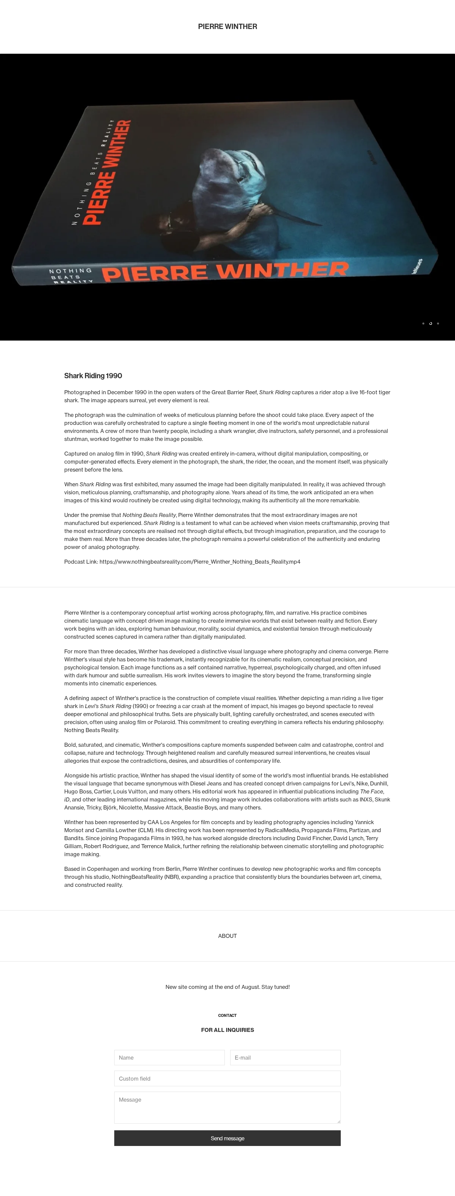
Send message (227, 1138)
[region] (227, 197)
